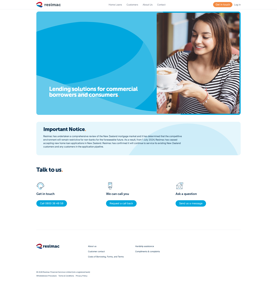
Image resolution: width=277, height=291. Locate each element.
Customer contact (96, 251)
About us (92, 246)
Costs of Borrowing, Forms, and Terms (106, 256)
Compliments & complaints (147, 251)
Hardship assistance (144, 246)
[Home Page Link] (48, 4)
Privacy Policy (81, 276)
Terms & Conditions (66, 276)
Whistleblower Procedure (46, 276)
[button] (132, 5)
